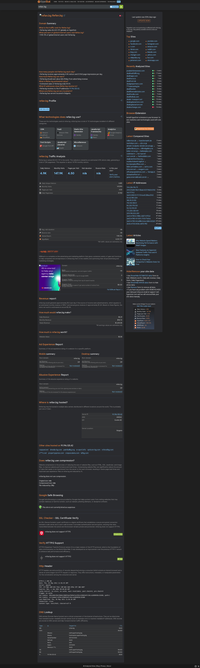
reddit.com (151, 49)
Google (51, 495)
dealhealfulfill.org (133, 73)
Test (120, 559)
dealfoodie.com (133, 94)
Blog (98, 666)
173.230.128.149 (132, 211)
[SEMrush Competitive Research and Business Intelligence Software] (48, 252)
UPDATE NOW (144, 21)
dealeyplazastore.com (135, 102)
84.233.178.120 (132, 206)
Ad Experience (51, 344)
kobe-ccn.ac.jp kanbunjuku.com (139, 151)
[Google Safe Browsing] (40, 507)
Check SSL (118, 534)
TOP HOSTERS (80, 1)
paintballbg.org (69, 450)
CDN (42, 129)
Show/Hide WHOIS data (139, 283)
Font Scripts (45, 142)
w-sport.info (81, 450)
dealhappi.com (132, 76)
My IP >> (158, 228)
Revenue (47, 298)
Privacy (103, 666)
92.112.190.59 (132, 208)
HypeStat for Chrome (145, 129)
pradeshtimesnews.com (136, 71)
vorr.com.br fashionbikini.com (139, 156)
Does (56, 460)
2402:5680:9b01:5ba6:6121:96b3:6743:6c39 (143, 190)
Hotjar (112, 135)
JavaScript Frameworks (96, 130)
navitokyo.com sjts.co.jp (137, 143)
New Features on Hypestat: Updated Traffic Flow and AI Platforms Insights (146, 252)
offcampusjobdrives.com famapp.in (141, 172)
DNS (45, 612)
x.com (132, 47)
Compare (115, 7)
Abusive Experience (54, 374)
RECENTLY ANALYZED (70, 1)
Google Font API (48, 146)
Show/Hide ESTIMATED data (141, 276)
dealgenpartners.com (135, 84)
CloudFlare (46, 137)
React (95, 137)
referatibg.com (107, 450)
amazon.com (152, 47)
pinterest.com (135, 60)
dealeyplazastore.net (135, 105)
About (109, 666)
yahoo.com (151, 55)
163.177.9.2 (130, 193)
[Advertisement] (81, 54)
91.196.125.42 (74, 89)
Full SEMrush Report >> (115, 290)
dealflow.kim (131, 89)
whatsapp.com (153, 60)
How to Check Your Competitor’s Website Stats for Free (148, 262)
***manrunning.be (133, 86)
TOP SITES (60, 1)
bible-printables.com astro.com (139, 167)
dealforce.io (131, 79)
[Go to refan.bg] (64, 15)
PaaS (59, 129)
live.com (150, 58)
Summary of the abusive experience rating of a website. (58, 379)
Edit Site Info (44, 109)
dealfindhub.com (133, 97)
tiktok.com (134, 49)
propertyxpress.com (56, 453)
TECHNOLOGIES (111, 1)
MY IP (118, 1)
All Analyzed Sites (89, 666)
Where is (53, 402)
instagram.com (153, 44)
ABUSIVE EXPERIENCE (100, 1)
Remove (134, 287)
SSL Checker (59, 518)
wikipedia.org (135, 58)
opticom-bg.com (94, 450)
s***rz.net (43, 453)
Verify (51, 543)
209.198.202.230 (133, 213)
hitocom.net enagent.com (137, 169)
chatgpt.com (135, 55)
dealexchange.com (134, 107)
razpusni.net (43, 450)
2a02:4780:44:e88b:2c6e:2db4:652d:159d (142, 221)
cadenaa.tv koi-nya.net (136, 154)
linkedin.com (151, 52)
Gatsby (78, 135)
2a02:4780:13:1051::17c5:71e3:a (139, 219)
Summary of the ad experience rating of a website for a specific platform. (65, 349)
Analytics (112, 129)
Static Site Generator (78, 130)
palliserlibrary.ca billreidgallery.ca (140, 148)
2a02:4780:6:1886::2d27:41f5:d (138, 216)
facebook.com (135, 44)
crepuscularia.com (72, 453)
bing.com (133, 52)
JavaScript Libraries (61, 143)
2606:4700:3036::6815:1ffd (137, 224)
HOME (55, 1)
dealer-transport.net (134, 99)
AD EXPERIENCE (90, 1)
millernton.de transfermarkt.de (139, 141)
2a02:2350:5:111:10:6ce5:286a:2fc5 (140, 195)
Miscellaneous (80, 142)
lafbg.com (84, 453)
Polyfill (61, 148)
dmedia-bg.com (56, 450)
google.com (134, 41)
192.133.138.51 (132, 203)
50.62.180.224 (132, 198)
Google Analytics (116, 133)
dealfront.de (131, 81)
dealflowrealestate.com (136, 92)
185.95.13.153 (131, 200)
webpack (79, 146)
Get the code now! (144, 306)
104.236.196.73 (132, 187)
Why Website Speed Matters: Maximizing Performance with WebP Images (147, 243)
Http (45, 566)
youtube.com (152, 41)
